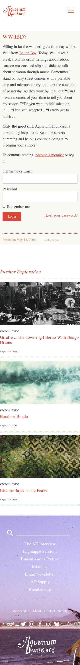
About (36, 611)
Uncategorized (50, 240)
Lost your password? (61, 215)
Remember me (18, 206)
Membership (40, 589)
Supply (63, 611)
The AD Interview (40, 544)
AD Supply (40, 582)
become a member (49, 154)
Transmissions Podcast (40, 559)
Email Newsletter (40, 574)
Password (10, 188)
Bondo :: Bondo (14, 416)
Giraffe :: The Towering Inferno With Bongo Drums (39, 339)
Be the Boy (27, 52)
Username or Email (18, 171)
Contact (49, 611)
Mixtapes (40, 566)
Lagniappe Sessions (40, 551)
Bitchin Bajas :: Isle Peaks (23, 490)
